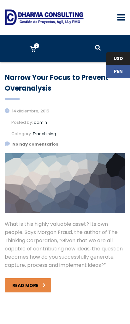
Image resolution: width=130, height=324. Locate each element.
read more (25, 285)
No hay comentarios (35, 144)
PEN (114, 71)
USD (114, 58)
